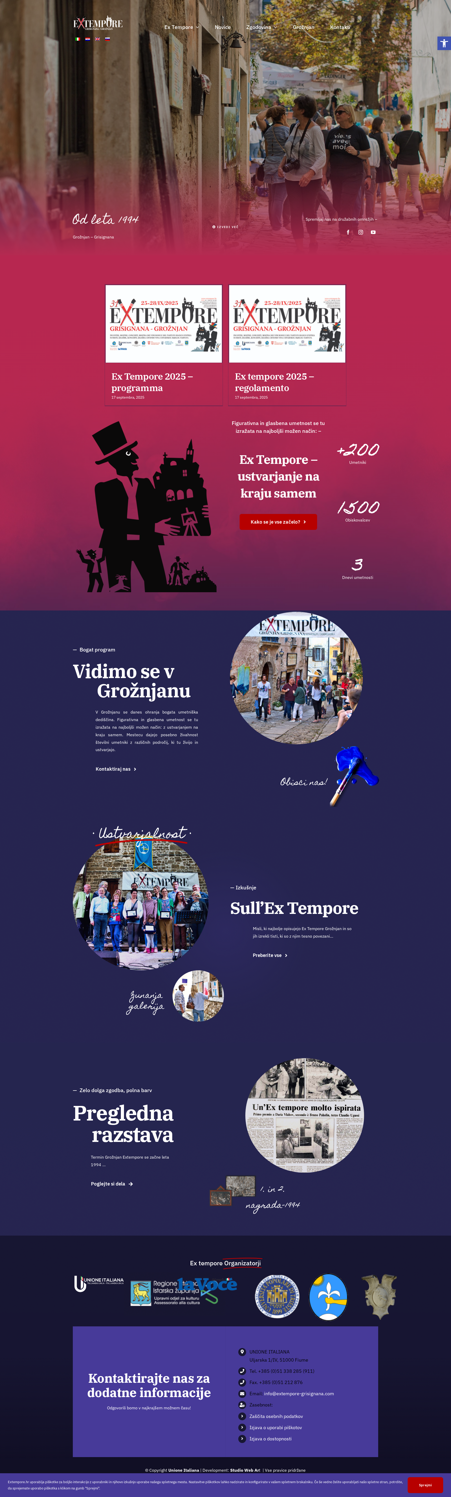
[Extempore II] (198, 972)
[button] (444, 43)
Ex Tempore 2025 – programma (154, 324)
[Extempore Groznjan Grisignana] (355, 746)
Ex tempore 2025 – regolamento (278, 324)
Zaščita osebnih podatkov (276, 1416)
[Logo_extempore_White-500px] (98, 16)
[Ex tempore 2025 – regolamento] (287, 324)
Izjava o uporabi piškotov (276, 1427)
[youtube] (373, 232)
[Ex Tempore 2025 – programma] (164, 324)
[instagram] (361, 232)
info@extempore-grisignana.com (299, 1394)
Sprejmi (425, 1485)
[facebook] (348, 232)
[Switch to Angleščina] (98, 39)
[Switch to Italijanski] (78, 39)
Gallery (173, 324)
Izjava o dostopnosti (271, 1439)
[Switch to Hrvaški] (88, 39)
